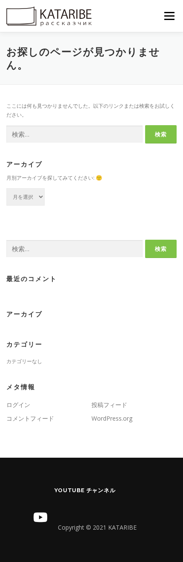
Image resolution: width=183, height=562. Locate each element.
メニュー (169, 16)
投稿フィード (109, 405)
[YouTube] (40, 517)
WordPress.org (112, 418)
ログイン (18, 405)
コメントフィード (30, 418)
